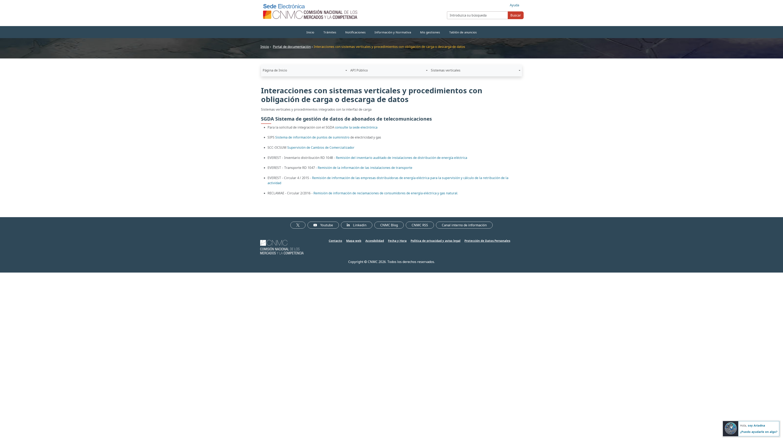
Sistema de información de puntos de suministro (312, 137)
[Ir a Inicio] (310, 11)
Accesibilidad (374, 241)
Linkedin (359, 225)
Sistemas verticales (445, 70)
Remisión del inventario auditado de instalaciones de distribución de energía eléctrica (401, 157)
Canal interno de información (464, 225)
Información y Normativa (393, 32)
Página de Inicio (275, 70)
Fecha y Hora (397, 241)
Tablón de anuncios (463, 32)
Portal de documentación (292, 46)
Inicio (310, 32)
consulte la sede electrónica (356, 127)
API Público (359, 70)
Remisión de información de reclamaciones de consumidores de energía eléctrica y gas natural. (385, 193)
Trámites (329, 32)
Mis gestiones (430, 32)
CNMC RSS (420, 225)
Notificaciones (355, 32)
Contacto (335, 241)
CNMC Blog (389, 225)
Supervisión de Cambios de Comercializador (320, 147)
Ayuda (514, 5)
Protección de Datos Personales (487, 241)
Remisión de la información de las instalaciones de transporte (365, 167)
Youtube (326, 225)
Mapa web (353, 241)
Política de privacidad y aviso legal (435, 241)
